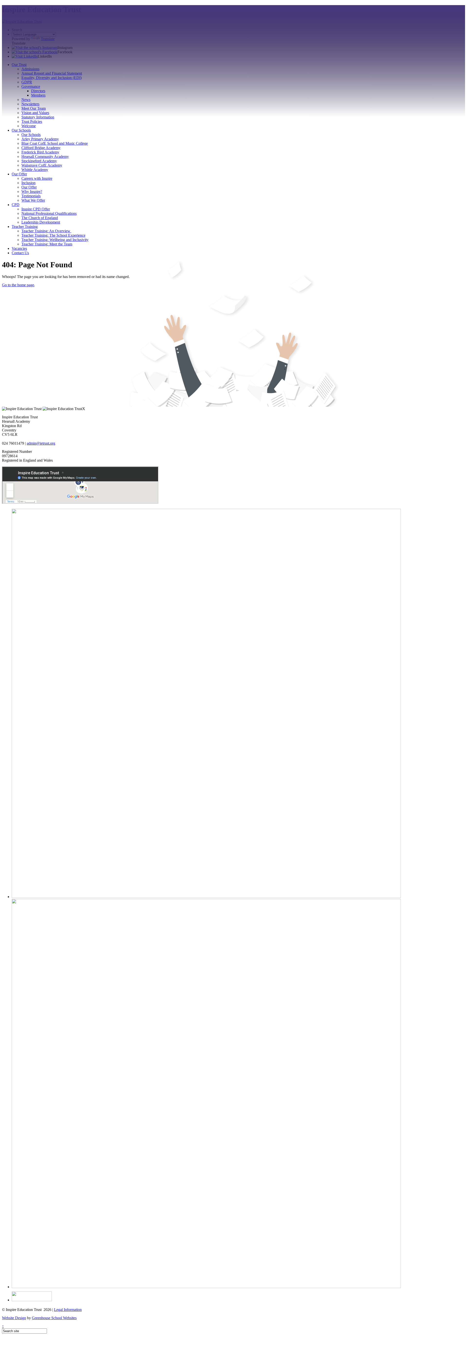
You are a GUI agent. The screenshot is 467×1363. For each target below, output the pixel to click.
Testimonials (31, 196)
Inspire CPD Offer (35, 209)
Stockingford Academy (39, 161)
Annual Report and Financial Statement (51, 73)
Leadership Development (40, 222)
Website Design (14, 1318)
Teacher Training (25, 226)
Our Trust (19, 65)
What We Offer (33, 200)
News (25, 100)
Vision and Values (35, 113)
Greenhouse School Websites (54, 1318)
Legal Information (68, 1310)
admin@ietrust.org (41, 443)
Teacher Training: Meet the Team (46, 244)
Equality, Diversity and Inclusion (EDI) (51, 78)
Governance (30, 86)
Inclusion (28, 183)
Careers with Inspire (36, 178)
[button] (34, 47)
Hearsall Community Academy (45, 156)
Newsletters (30, 104)
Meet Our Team (33, 108)
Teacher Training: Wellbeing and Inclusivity (55, 240)
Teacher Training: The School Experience (53, 235)
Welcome (28, 126)
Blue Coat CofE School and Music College (54, 143)
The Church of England (39, 218)
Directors (38, 91)
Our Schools (21, 130)
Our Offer (19, 174)
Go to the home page (18, 285)
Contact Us (20, 253)
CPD (15, 205)
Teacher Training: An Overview (46, 231)
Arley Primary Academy (40, 139)
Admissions (30, 69)
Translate (48, 39)
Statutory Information (37, 117)
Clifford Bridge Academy (41, 148)
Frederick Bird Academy (40, 152)
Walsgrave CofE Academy (41, 165)
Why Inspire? (31, 191)
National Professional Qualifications (49, 213)
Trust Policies (31, 121)
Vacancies (19, 248)
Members (38, 95)
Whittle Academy (34, 170)
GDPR (26, 82)
